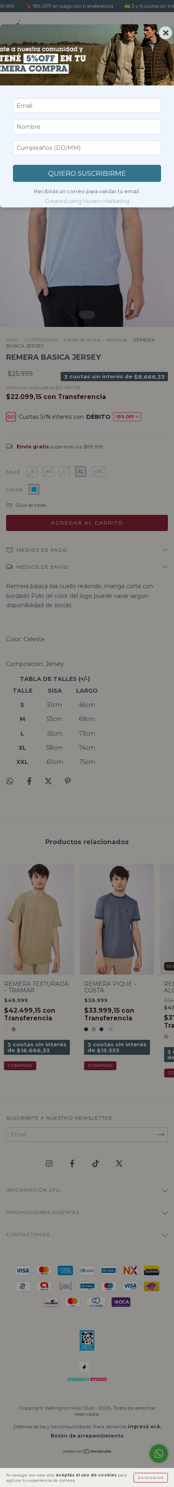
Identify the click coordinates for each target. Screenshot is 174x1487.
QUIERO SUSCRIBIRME (87, 173)
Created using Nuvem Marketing (87, 201)
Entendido (150, 1478)
